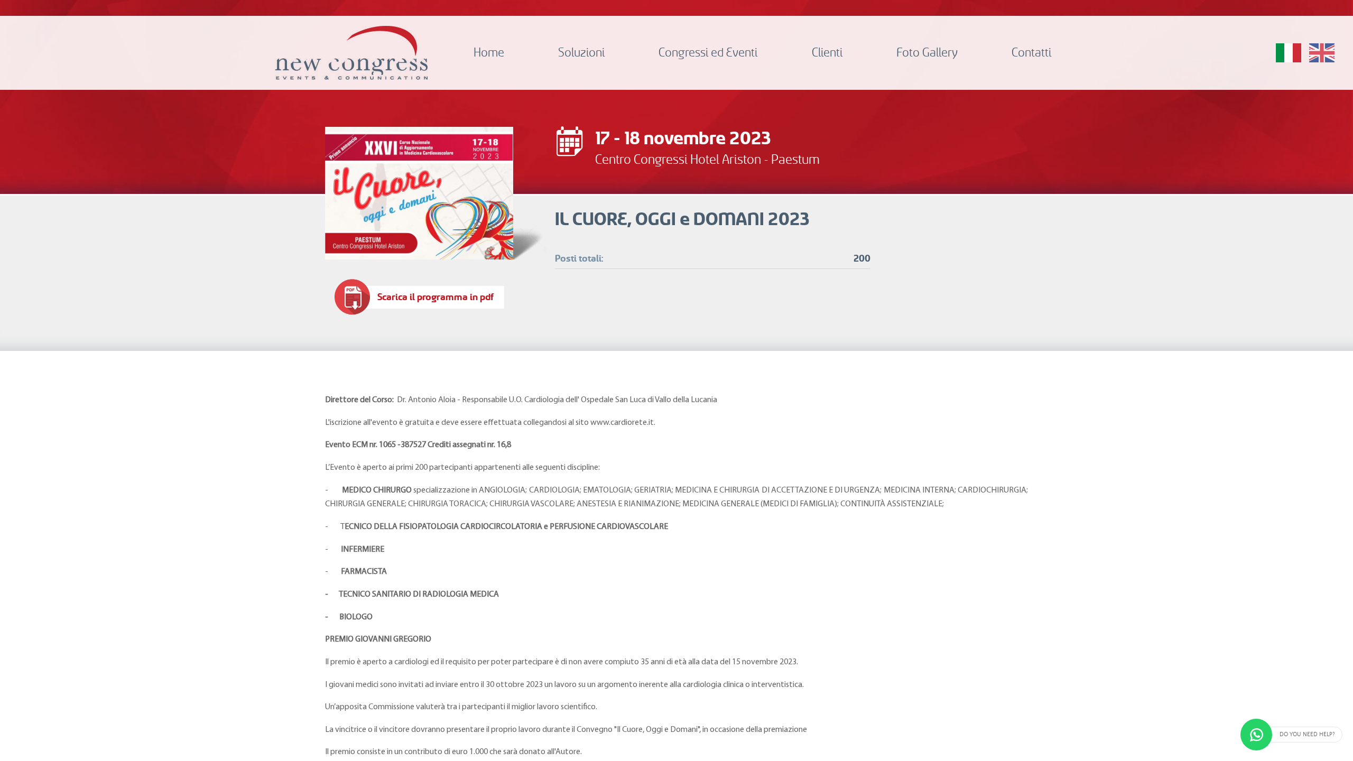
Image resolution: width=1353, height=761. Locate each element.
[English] (1322, 52)
